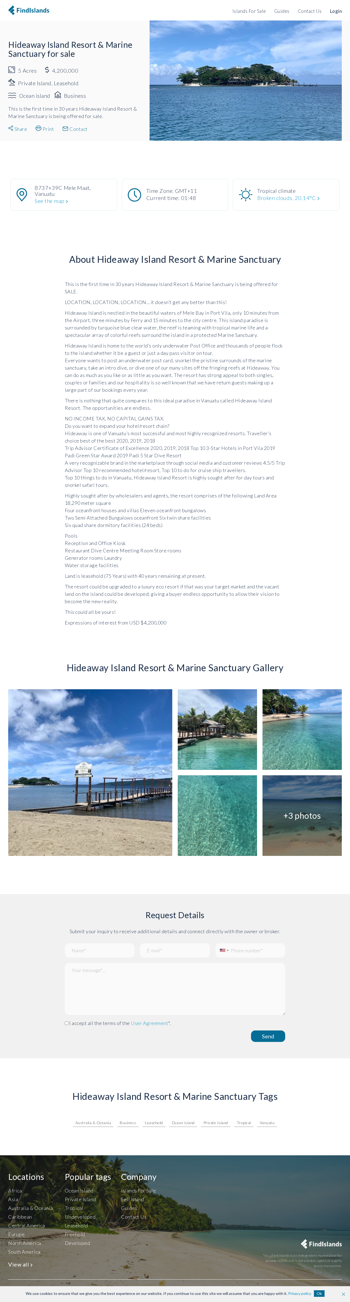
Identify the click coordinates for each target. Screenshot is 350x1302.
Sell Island (132, 1199)
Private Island (215, 1122)
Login (336, 11)
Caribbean (20, 1217)
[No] (343, 1294)
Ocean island (183, 1122)
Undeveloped (80, 1217)
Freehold (75, 1234)
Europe (16, 1234)
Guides (282, 11)
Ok (319, 1293)
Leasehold (154, 1122)
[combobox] (223, 950)
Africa (15, 1191)
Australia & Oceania (93, 1122)
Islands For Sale (249, 11)
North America (24, 1243)
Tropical (244, 1122)
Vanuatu (267, 1122)
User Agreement (149, 1023)
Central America (26, 1226)
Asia (13, 1199)
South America (24, 1252)
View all (19, 1264)
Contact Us (310, 11)
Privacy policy (299, 1293)
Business (128, 1122)
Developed (77, 1243)
